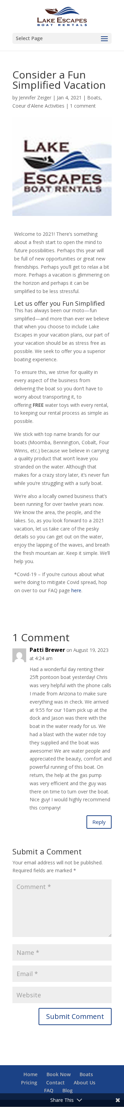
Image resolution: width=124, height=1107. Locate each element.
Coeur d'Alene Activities (38, 105)
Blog (67, 1090)
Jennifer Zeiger (35, 97)
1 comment (83, 105)
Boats (94, 97)
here (76, 590)
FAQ (48, 1090)
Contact (55, 1082)
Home (30, 1074)
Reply (99, 821)
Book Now (58, 1074)
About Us (84, 1082)
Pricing (29, 1082)
